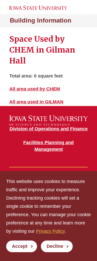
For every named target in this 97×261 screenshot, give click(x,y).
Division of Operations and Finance (49, 128)
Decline (55, 246)
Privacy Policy (50, 231)
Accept (19, 246)
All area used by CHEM (34, 88)
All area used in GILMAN (36, 101)
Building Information (40, 20)
